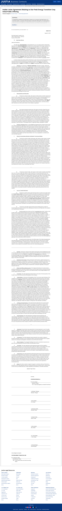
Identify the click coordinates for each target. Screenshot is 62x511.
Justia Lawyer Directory (50, 490)
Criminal (17, 475)
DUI (17, 478)
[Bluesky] (33, 507)
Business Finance (14, 13)
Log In (55, 1)
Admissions (48, 475)
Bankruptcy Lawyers (5, 474)
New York (18, 496)
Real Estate (33, 481)
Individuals (18, 472)
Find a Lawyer (3, 4)
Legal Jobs (33, 489)
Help (28, 509)
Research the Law (16, 4)
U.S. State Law (19, 487)
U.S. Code (3, 490)
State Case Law (19, 492)
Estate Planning (19, 480)
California (18, 493)
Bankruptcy (18, 474)
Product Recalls (34, 493)
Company (25, 509)
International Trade (34, 480)
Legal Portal (21, 509)
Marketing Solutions (40, 4)
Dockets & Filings (4, 498)
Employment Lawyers (5, 478)
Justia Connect (15, 509)
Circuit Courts (3, 495)
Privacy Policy (39, 509)
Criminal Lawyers (4, 477)
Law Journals (48, 480)
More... (2, 484)
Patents (32, 495)
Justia (32, 505)
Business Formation (34, 474)
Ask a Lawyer (9, 4)
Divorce (17, 477)
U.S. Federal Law (4, 487)
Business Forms (34, 492)
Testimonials (48, 498)
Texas (17, 498)
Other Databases (34, 487)
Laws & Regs (28, 4)
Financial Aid (48, 477)
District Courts (4, 496)
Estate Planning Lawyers (5, 480)
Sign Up (59, 1)
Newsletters (34, 4)
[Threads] (31, 507)
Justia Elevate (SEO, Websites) (51, 493)
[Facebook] (28, 507)
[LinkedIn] (26, 507)
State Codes (18, 490)
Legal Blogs (33, 490)
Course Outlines (49, 478)
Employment (33, 477)
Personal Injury (19, 483)
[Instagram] (30, 507)
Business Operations (35, 475)
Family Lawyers (4, 481)
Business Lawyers (4, 475)
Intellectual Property (34, 478)
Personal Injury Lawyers (5, 483)
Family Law (18, 481)
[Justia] (5, 1)
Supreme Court (4, 493)
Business (33, 472)
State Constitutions (19, 489)
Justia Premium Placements (51, 492)
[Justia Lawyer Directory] (36, 507)
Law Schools (22, 4)
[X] (34, 507)
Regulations (3, 492)
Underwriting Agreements (23, 13)
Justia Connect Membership (51, 489)
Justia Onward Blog (49, 496)
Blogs (47, 481)
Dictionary (48, 474)
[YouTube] (27, 507)
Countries (33, 498)
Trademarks (33, 496)
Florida (17, 495)
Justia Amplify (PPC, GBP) (50, 495)
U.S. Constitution (4, 489)
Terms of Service (33, 509)
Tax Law (32, 483)
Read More (14, 24)
